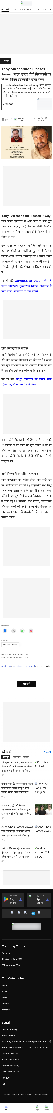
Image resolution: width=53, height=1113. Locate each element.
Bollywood (30, 666)
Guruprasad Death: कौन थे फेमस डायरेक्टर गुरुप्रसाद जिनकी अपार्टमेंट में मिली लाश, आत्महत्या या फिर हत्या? (26, 286)
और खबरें (26, 684)
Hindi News (6, 666)
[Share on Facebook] (4, 630)
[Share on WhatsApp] (22, 630)
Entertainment (18, 666)
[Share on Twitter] (13, 630)
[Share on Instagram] (31, 630)
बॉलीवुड (6, 61)
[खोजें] (51, 3)
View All (48, 752)
